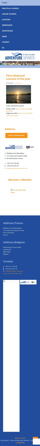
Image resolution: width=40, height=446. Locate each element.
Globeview (20, 443)
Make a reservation (16, 135)
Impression (7, 25)
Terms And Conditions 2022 (12, 273)
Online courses (9, 14)
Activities (6, 19)
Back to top (20, 438)
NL (3, 48)
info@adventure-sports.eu (14, 271)
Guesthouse (7, 31)
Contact (6, 42)
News (4, 36)
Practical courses (10, 8)
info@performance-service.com (17, 168)
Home (4, 3)
